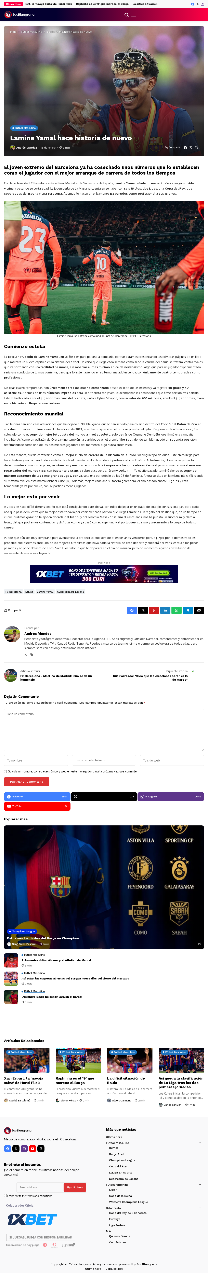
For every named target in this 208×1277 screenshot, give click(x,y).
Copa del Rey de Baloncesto (127, 1212)
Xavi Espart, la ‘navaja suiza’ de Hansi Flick (23, 1080)
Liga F (113, 1189)
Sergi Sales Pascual (24, 944)
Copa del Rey (118, 1166)
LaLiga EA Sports (120, 1172)
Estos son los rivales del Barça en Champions (43, 938)
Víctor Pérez (68, 1100)
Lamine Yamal (45, 591)
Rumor (113, 1147)
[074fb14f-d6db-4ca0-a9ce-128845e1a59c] (104, 574)
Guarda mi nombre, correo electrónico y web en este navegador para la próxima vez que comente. (73, 771)
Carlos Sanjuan (173, 1104)
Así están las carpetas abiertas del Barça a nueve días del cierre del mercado (75, 978)
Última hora (114, 1137)
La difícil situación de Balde (132, 3)
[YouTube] (32, 1148)
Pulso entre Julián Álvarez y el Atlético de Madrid (56, 960)
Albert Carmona (121, 1100)
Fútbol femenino (117, 1184)
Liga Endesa (117, 1225)
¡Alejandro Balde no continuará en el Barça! (52, 996)
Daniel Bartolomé (19, 1100)
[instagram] (202, 4)
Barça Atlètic (117, 1154)
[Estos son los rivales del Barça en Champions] (104, 887)
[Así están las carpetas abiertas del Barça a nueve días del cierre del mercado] (11, 979)
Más (108, 1231)
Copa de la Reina (120, 1195)
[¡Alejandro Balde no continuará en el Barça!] (11, 997)
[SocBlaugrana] (19, 15)
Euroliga (114, 1219)
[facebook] (192, 4)
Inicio (13, 31)
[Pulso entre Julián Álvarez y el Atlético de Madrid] (11, 960)
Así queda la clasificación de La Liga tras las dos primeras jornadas (181, 1082)
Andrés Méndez (26, 147)
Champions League (122, 1160)
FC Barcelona (13, 591)
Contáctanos (117, 1242)
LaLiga (29, 591)
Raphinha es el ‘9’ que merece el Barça (83, 3)
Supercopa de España (70, 591)
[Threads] (40, 1148)
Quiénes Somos (119, 1236)
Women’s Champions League (128, 1202)
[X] (197, 4)
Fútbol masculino (31, 31)
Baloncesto (113, 1208)
